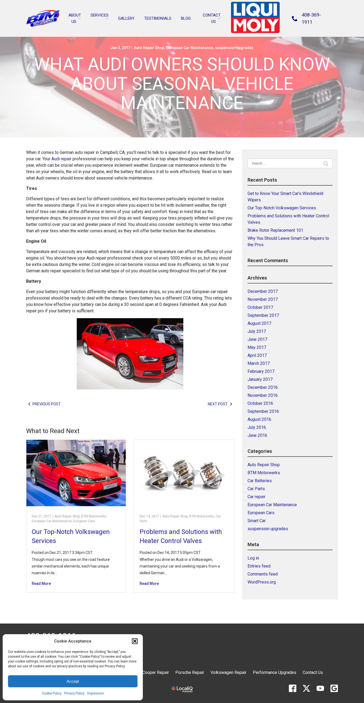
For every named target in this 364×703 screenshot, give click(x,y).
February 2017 (261, 371)
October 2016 (260, 403)
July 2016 (257, 427)
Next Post (218, 404)
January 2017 (260, 379)
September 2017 (263, 315)
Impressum (95, 693)
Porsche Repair (189, 672)
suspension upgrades (234, 48)
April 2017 (257, 355)
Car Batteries (260, 480)
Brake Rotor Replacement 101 (275, 230)
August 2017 (259, 323)
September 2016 (263, 411)
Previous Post (47, 404)
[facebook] (292, 688)
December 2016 (263, 387)
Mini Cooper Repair (151, 672)
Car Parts (256, 488)
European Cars (84, 521)
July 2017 (257, 331)
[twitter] (306, 688)
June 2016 (257, 435)
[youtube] (320, 688)
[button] (134, 641)
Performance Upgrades (274, 672)
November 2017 (263, 299)
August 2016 (259, 419)
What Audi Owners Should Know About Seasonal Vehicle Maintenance (182, 84)
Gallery (126, 18)
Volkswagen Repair (228, 672)
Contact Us (313, 672)
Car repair (256, 496)
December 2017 (263, 291)
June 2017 (257, 339)
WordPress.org (262, 582)
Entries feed (259, 566)
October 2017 (260, 307)
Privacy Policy (74, 693)
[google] (334, 688)
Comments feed (263, 574)
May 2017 (257, 347)
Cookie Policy (52, 693)
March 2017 (259, 363)
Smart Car (257, 520)
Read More (41, 583)
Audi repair (61, 158)
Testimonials (157, 18)
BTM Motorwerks (93, 516)
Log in (253, 558)
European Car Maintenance (189, 48)
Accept (73, 681)
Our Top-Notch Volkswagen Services (282, 207)
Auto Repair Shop (149, 48)
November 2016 (263, 395)
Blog (186, 18)
